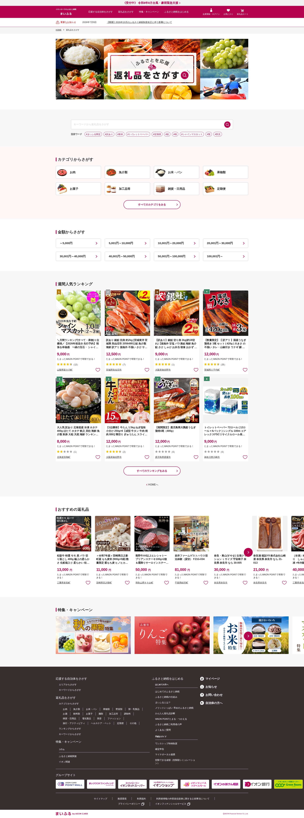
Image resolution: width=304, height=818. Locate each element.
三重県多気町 (63, 582)
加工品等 (113, 713)
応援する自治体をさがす (100, 11)
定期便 (120, 723)
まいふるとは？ (163, 702)
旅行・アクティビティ (74, 723)
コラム (62, 749)
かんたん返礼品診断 (165, 713)
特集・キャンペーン (149, 11)
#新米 (120, 134)
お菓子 (89, 713)
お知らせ (211, 686)
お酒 (65, 713)
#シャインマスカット (192, 134)
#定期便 (157, 134)
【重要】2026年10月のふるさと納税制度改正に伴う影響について (139, 22)
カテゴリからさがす (69, 703)
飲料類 (76, 713)
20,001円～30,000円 (220, 243)
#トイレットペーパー (138, 134)
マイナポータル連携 (165, 754)
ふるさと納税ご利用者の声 (168, 724)
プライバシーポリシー (129, 803)
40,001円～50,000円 (122, 256)
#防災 (218, 134)
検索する (227, 124)
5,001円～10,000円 (121, 243)
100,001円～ (215, 256)
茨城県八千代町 (212, 370)
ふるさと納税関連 (68, 756)
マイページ (213, 678)
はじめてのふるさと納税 (167, 691)
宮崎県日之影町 (104, 582)
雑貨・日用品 (69, 718)
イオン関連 (64, 761)
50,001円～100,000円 (171, 256)
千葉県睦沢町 (181, 582)
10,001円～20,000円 (171, 243)
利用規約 (141, 798)
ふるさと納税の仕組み (166, 697)
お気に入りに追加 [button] (97, 369)
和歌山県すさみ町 (144, 582)
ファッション (114, 718)
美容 (99, 718)
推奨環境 (122, 798)
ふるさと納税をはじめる (176, 11)
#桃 (175, 134)
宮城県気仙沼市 (114, 370)
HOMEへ (153, 484)
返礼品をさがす (126, 11)
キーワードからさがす (70, 690)
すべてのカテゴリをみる (152, 204)
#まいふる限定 (93, 134)
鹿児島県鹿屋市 (163, 457)
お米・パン (91, 709)
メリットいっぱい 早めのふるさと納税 (174, 708)
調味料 (127, 713)
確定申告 (159, 749)
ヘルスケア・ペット (101, 723)
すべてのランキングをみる (152, 470)
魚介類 (76, 709)
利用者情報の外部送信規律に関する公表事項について (182, 798)
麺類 (101, 713)
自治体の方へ (214, 703)
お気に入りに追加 (88, 582)
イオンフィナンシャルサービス (170, 803)
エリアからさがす (68, 684)
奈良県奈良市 (220, 582)
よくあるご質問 (163, 730)
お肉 (65, 709)
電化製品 (86, 718)
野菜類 (119, 709)
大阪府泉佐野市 (163, 370)
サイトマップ (100, 798)
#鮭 (167, 134)
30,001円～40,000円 (73, 256)
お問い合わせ (214, 694)
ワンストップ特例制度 (166, 743)
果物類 (106, 709)
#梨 (208, 134)
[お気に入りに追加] (97, 369)
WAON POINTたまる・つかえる (171, 719)
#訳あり (109, 134)
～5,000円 (66, 243)
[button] (248, 552)
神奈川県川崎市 (212, 457)
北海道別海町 (63, 457)
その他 (133, 723)
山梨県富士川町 (65, 370)
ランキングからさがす (70, 728)
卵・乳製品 (133, 709)
